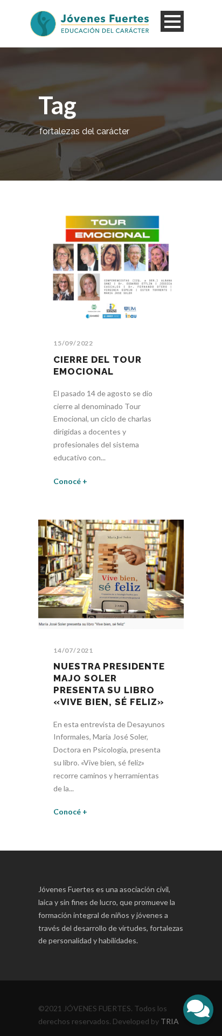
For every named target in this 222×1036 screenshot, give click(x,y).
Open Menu (172, 21)
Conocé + (70, 481)
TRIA (170, 1021)
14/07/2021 (73, 650)
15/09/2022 (73, 343)
